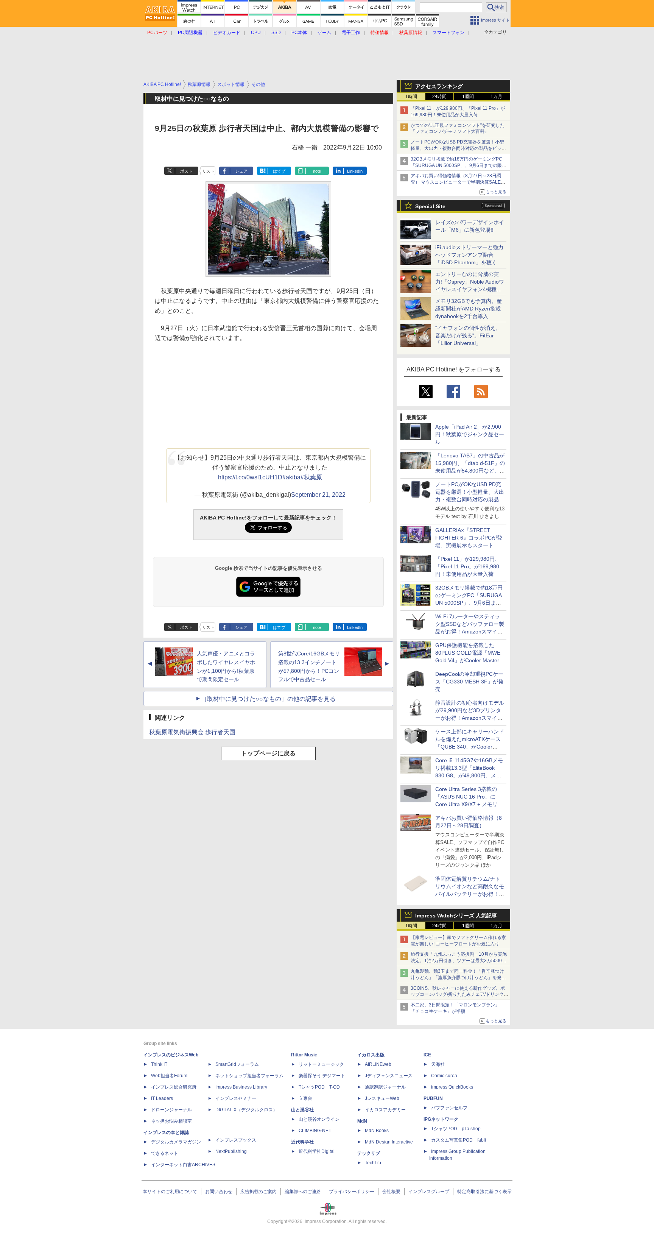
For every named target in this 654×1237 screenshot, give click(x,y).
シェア (241, 171)
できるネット (164, 1153)
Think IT (159, 1064)
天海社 (438, 1064)
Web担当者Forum (169, 1075)
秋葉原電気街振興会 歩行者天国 (192, 732)
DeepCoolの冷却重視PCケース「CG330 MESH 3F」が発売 (469, 681)
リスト (208, 171)
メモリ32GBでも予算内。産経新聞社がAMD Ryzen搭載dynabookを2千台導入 (468, 308)
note (317, 171)
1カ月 (496, 96)
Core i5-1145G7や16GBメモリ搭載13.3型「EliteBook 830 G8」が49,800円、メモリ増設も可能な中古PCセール (469, 775)
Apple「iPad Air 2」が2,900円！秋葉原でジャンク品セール (469, 434)
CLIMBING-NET (315, 1130)
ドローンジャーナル (171, 1109)
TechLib (373, 1162)
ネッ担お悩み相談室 (171, 1121)
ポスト (186, 171)
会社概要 (391, 1191)
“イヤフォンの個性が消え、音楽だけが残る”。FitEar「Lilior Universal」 (468, 335)
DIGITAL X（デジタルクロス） (246, 1109)
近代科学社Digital (317, 1151)
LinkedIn (355, 171)
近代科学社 (302, 1142)
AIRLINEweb (378, 1064)
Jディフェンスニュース (389, 1075)
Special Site (430, 206)
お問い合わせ (218, 1191)
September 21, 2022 (318, 494)
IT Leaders (162, 1098)
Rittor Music (304, 1055)
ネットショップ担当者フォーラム (249, 1075)
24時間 (439, 96)
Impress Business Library (241, 1087)
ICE (427, 1055)
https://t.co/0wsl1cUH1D (250, 477)
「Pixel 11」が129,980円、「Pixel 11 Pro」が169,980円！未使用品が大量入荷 (467, 566)
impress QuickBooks (452, 1087)
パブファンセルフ (449, 1108)
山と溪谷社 (302, 1109)
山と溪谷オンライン (319, 1119)
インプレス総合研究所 (173, 1087)
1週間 (468, 96)
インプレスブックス (235, 1140)
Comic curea (444, 1075)
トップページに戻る (268, 753)
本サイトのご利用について (170, 1191)
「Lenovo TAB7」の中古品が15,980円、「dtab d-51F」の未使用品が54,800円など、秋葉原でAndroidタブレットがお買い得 (470, 470)
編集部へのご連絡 (303, 1191)
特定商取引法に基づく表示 (484, 1191)
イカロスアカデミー (385, 1109)
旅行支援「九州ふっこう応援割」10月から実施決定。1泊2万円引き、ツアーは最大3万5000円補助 (459, 961)
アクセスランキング (439, 86)
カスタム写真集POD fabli (458, 1140)
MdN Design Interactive (389, 1142)
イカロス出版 (371, 1055)
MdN (362, 1121)
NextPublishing (231, 1151)
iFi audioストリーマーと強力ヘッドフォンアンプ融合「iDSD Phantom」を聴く (469, 254)
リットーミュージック (321, 1064)
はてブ (279, 171)
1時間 (411, 96)
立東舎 (305, 1098)
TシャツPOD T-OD (319, 1087)
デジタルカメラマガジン (176, 1142)
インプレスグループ (428, 1191)
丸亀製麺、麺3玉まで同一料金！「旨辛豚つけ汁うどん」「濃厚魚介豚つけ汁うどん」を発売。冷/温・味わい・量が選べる (457, 978)
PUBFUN (433, 1098)
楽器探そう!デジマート (322, 1075)
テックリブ (368, 1153)
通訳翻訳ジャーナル (385, 1087)
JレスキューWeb (382, 1098)
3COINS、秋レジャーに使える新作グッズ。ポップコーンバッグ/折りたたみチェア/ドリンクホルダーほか (459, 995)
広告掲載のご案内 (258, 1191)
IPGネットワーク (441, 1119)
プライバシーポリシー (351, 1191)
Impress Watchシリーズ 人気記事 (456, 916)
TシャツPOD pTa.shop (456, 1128)
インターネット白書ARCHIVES (183, 1164)
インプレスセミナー (235, 1098)
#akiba (291, 477)
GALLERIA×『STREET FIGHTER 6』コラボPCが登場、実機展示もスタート (468, 537)
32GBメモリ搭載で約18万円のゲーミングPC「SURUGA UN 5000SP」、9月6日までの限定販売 (458, 165)
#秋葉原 (311, 477)
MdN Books (377, 1130)
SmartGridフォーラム (237, 1064)
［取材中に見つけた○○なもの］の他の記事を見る (268, 699)
